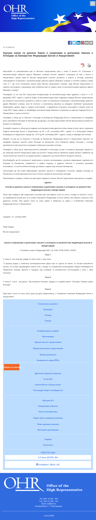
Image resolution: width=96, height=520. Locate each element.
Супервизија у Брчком (48, 406)
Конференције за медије (48, 330)
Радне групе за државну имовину (48, 418)
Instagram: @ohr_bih (49, 464)
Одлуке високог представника (48, 342)
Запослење (48, 445)
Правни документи (48, 354)
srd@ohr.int (51, 503)
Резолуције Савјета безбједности (48, 390)
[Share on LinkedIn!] (78, 42)
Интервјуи (48, 309)
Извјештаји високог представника (48, 348)
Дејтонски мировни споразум (48, 373)
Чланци (48, 315)
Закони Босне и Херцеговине (48, 384)
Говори (48, 320)
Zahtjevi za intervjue (11, 367)
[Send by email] (91, 42)
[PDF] (82, 42)
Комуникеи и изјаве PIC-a (48, 360)
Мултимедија (48, 336)
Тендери (48, 439)
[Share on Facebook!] (70, 42)
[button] (92, 3)
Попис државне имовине (48, 424)
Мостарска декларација (48, 429)
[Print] (87, 42)
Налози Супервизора (48, 411)
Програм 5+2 (48, 400)
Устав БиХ (48, 379)
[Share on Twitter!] (74, 42)
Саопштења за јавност (48, 303)
